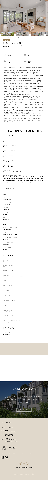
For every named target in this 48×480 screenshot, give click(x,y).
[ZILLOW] (27, 463)
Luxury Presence (27, 467)
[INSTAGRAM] (20, 463)
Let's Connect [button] (24, 409)
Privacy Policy (30, 474)
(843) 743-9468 (9, 435)
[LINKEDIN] (24, 463)
